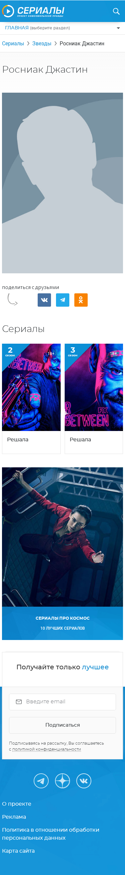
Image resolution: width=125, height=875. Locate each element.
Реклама (14, 817)
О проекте (16, 804)
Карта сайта (18, 851)
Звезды (41, 43)
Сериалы (13, 43)
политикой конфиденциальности (46, 749)
